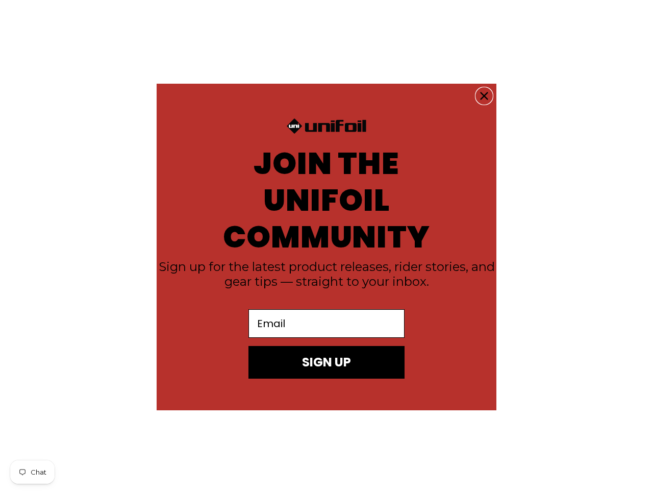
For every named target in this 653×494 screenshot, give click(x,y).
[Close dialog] (484, 96)
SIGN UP (326, 362)
